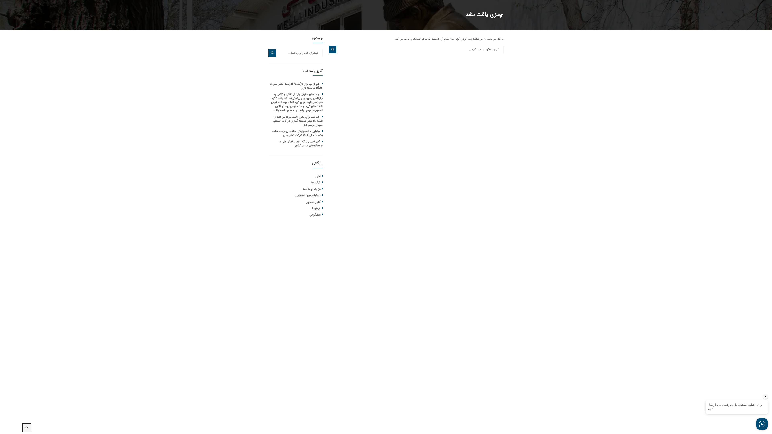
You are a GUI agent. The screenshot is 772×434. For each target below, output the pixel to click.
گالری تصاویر (313, 202)
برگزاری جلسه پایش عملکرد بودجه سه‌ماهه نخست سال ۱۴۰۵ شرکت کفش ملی (297, 133)
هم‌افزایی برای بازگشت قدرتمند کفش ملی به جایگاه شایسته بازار (296, 86)
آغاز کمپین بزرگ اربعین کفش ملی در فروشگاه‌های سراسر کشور (300, 143)
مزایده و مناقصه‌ (312, 189)
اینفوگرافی (315, 215)
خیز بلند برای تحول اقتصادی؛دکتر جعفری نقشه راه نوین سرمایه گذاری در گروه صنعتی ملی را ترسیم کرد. (298, 121)
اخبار (318, 176)
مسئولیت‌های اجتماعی (307, 195)
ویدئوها (316, 208)
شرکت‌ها (316, 182)
